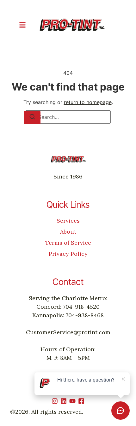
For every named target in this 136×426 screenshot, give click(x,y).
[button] (22, 25)
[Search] (32, 117)
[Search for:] (68, 117)
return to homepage (88, 102)
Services (68, 220)
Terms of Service (68, 242)
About (68, 231)
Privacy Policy (68, 253)
